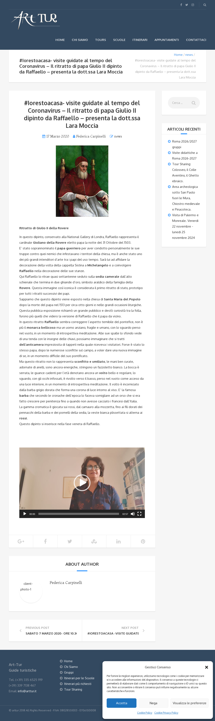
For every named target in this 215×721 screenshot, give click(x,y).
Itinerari (139, 40)
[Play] (25, 514)
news (189, 55)
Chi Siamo (80, 40)
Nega (153, 703)
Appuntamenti (167, 40)
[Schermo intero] (139, 514)
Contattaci (196, 40)
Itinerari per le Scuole (79, 678)
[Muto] (133, 514)
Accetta (121, 703)
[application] (82, 483)
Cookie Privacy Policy (166, 712)
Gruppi (68, 672)
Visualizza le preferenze (189, 703)
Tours (100, 40)
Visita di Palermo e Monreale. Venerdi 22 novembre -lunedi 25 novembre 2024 (185, 226)
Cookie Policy (144, 712)
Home (60, 40)
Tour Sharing (73, 689)
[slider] (78, 514)
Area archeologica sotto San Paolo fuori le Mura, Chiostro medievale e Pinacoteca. (186, 198)
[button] (207, 667)
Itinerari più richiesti (77, 684)
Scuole (119, 40)
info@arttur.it (27, 691)
